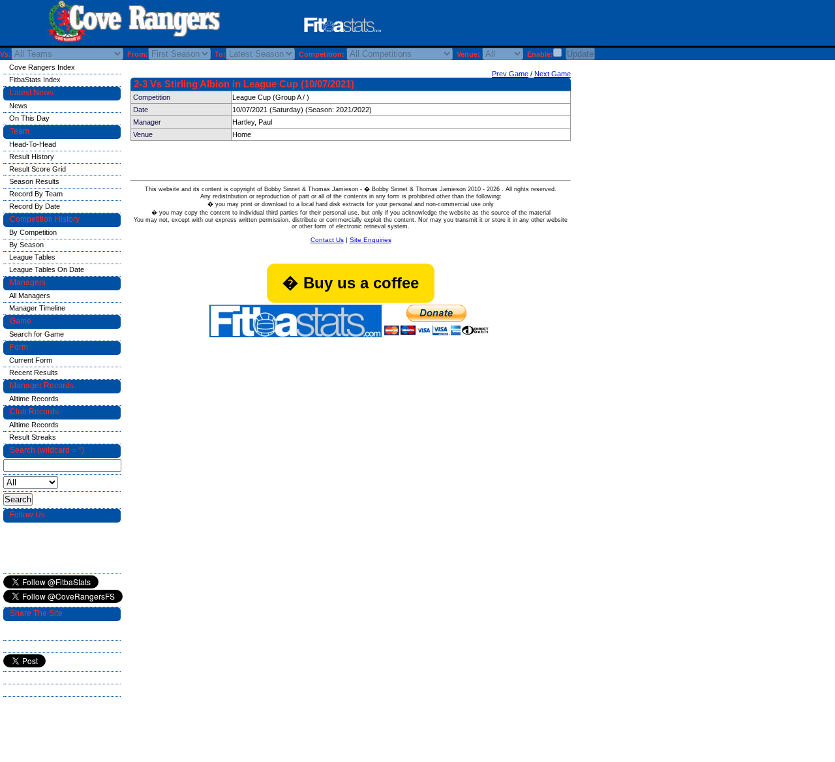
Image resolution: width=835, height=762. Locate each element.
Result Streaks (32, 437)
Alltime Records (34, 399)
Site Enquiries (370, 239)
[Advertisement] (557, 25)
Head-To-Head (32, 144)
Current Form (30, 360)
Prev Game (510, 74)
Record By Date (34, 206)
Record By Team (36, 194)
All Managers (29, 295)
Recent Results (33, 372)
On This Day (29, 118)
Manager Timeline (37, 308)
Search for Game (36, 334)
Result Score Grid (37, 169)
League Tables (32, 257)
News (18, 106)
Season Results (34, 181)
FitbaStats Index (35, 80)
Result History (31, 156)
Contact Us (327, 239)
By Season (26, 245)
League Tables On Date (46, 269)
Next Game (552, 74)
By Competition (33, 232)
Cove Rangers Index (42, 67)
